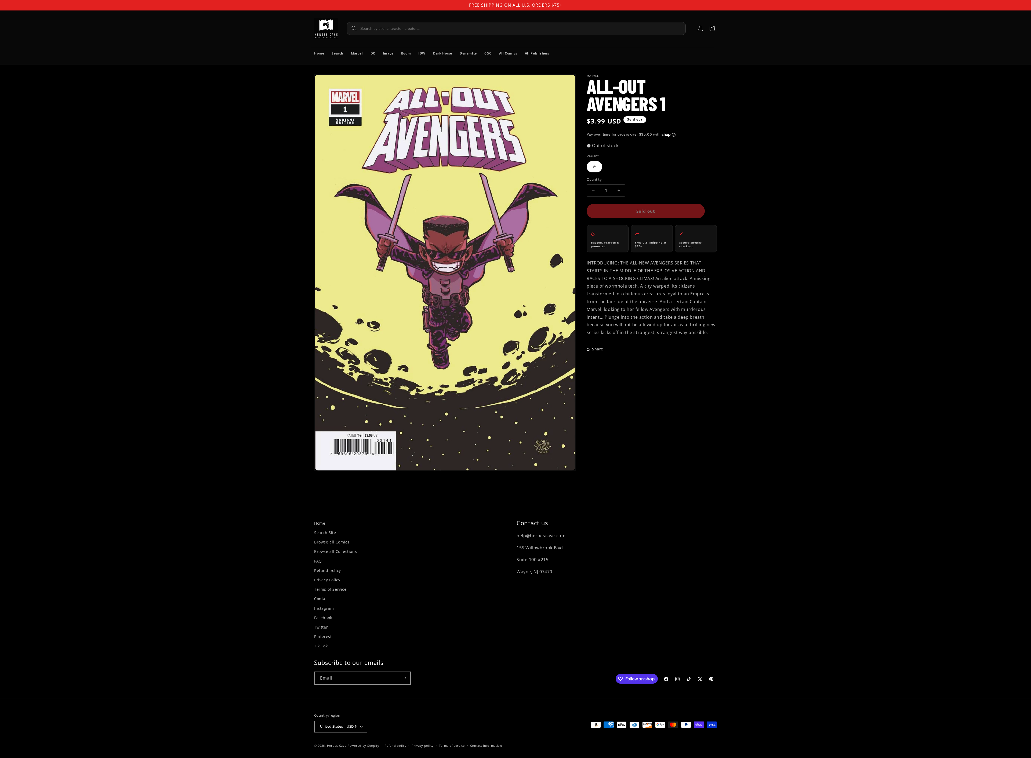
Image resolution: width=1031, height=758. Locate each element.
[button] (712, 28)
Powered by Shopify (363, 746)
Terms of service (452, 746)
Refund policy (327, 570)
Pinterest (323, 636)
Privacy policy (423, 746)
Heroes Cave (337, 746)
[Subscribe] (404, 678)
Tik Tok (321, 645)
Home (319, 523)
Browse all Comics (331, 542)
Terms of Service (330, 589)
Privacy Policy (327, 579)
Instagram (324, 608)
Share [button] (597, 348)
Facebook (323, 617)
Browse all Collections (335, 551)
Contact (321, 598)
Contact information (486, 746)
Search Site (325, 532)
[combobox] (516, 28)
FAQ (318, 561)
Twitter (321, 627)
